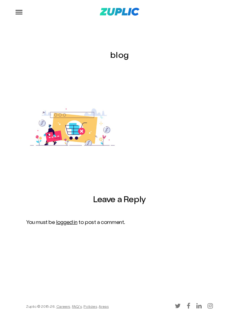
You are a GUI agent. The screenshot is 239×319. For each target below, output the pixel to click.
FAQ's (77, 307)
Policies (90, 307)
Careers (63, 307)
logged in (66, 223)
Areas (104, 307)
